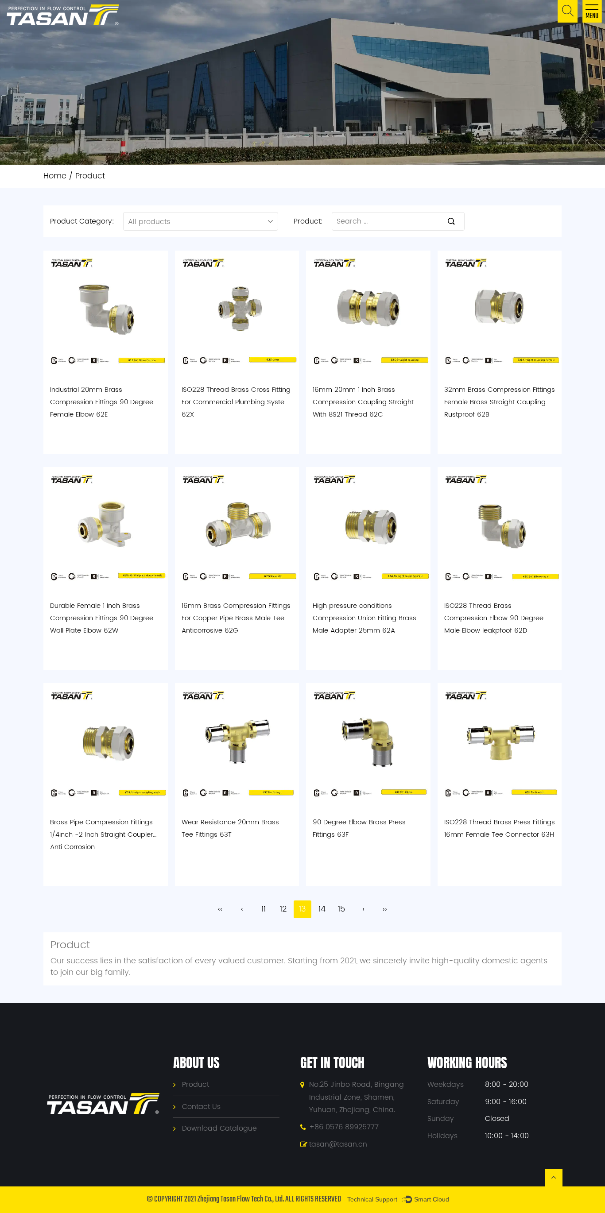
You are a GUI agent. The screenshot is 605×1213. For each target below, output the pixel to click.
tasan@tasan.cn (338, 1144)
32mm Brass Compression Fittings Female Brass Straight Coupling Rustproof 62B (499, 402)
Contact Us (201, 1107)
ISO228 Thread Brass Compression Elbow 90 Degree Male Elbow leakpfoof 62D (493, 618)
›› (385, 909)
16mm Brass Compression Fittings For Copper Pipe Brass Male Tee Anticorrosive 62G (236, 618)
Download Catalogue (219, 1128)
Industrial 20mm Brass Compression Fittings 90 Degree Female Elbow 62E (101, 402)
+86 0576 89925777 (344, 1127)
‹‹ (220, 909)
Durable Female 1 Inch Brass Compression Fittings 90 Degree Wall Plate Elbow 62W (101, 618)
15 (341, 909)
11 (263, 909)
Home (54, 176)
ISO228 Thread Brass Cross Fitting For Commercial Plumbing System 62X (236, 402)
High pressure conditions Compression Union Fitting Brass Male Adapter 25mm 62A (364, 618)
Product (195, 1084)
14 (322, 909)
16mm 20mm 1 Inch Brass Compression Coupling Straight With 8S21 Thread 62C (363, 402)
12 (283, 909)
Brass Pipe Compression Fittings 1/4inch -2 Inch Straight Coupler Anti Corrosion (101, 835)
